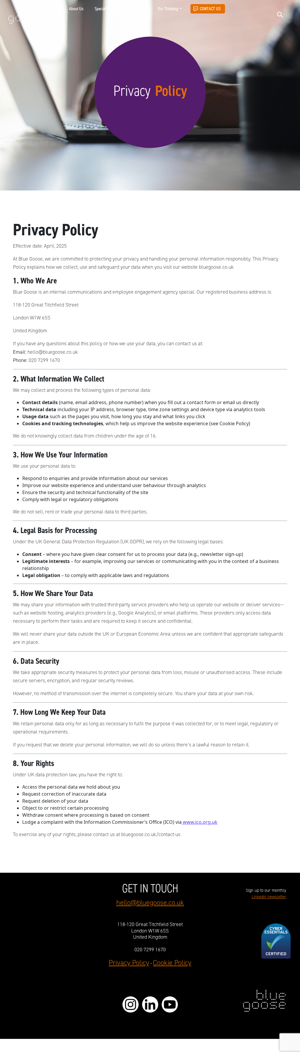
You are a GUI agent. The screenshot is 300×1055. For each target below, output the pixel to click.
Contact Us (210, 9)
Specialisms (104, 9)
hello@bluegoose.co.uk (150, 903)
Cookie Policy (172, 963)
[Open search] (280, 14)
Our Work (135, 9)
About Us (76, 9)
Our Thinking (168, 9)
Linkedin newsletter (269, 896)
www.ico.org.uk (199, 822)
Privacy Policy (129, 963)
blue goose (25, 15)
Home (53, 9)
